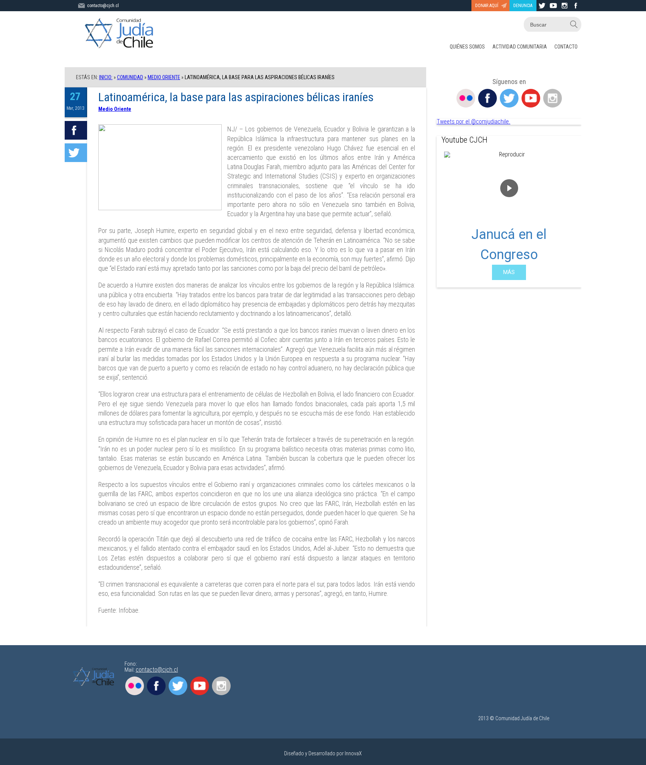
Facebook (487, 98)
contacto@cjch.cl (103, 5)
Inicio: (106, 77)
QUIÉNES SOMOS (467, 47)
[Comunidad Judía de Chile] (121, 33)
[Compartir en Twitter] (76, 152)
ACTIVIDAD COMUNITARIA (519, 47)
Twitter (509, 98)
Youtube (531, 98)
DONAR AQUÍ (486, 5)
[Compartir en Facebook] (76, 130)
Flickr (465, 98)
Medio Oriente (164, 77)
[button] (448, 216)
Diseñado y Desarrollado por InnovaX (323, 753)
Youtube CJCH (464, 139)
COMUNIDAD (130, 77)
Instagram (552, 98)
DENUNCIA (522, 5)
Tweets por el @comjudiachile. (473, 121)
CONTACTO (566, 47)
